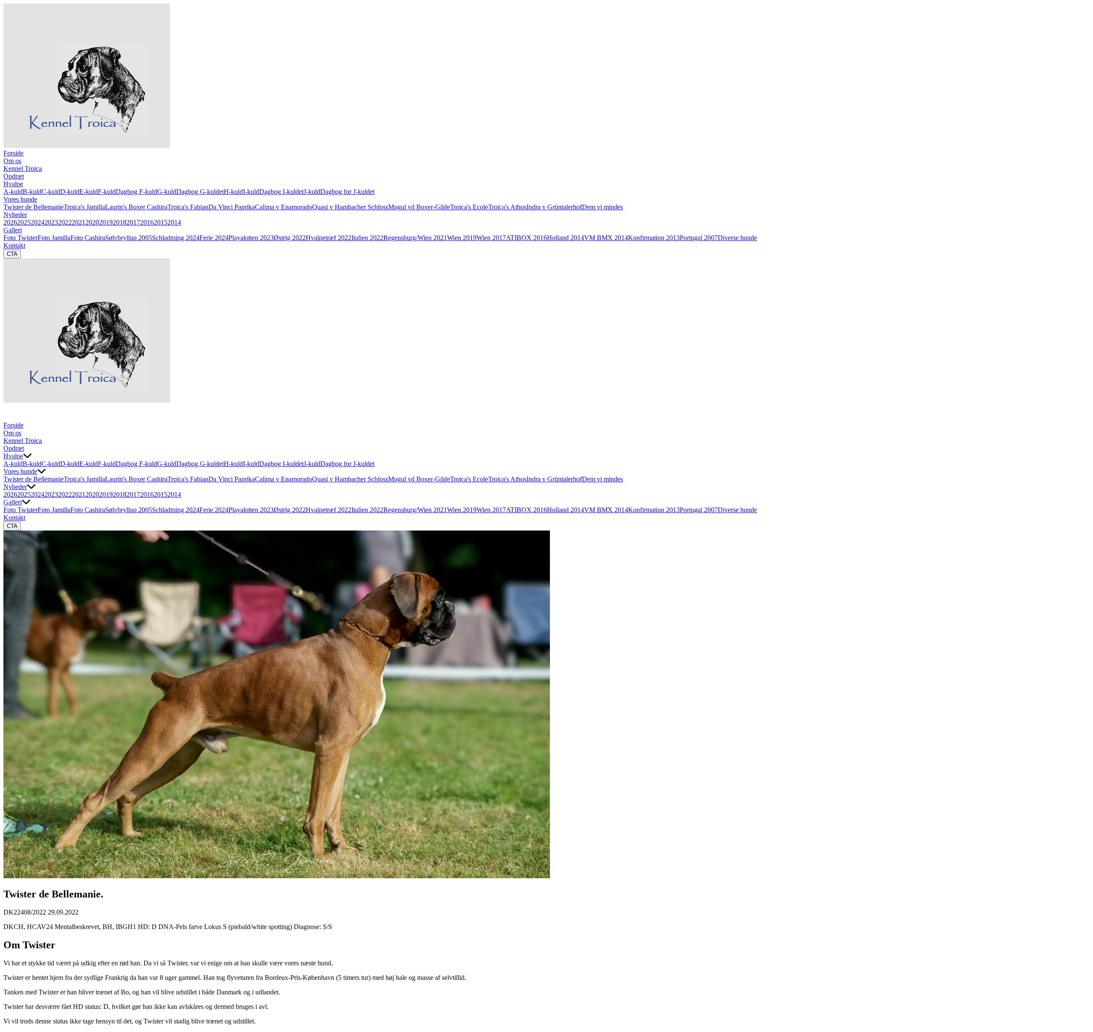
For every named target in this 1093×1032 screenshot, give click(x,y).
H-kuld (233, 191)
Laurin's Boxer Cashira (136, 207)
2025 (24, 222)
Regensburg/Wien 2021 (415, 237)
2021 (78, 222)
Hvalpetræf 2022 (328, 237)
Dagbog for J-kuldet (347, 191)
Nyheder (15, 214)
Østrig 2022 (290, 237)
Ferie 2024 (213, 237)
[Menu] (11, 413)
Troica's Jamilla (84, 207)
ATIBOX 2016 (526, 237)
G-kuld (166, 191)
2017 (133, 222)
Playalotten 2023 (251, 237)
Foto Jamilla (54, 237)
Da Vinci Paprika (231, 207)
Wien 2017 (491, 237)
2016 (147, 222)
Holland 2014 (565, 237)
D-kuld (69, 191)
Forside (13, 153)
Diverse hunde (737, 237)
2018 (119, 222)
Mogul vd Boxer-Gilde (419, 207)
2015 (160, 222)
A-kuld (13, 191)
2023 (51, 222)
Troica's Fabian (187, 207)
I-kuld (251, 191)
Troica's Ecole (469, 207)
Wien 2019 (461, 237)
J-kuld (312, 191)
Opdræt (13, 176)
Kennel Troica (22, 168)
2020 (92, 222)
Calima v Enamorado (283, 207)
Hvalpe (13, 184)
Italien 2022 (367, 237)
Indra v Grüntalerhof (554, 207)
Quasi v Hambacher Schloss (350, 207)
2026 (10, 222)
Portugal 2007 (699, 237)
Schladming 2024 (175, 237)
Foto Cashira (87, 237)
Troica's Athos (507, 207)
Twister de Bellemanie (33, 207)
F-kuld (107, 191)
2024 (37, 222)
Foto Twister (20, 237)
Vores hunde (20, 199)
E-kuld (88, 191)
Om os (12, 160)
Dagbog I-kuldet (281, 191)
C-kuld (50, 191)
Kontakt (14, 245)
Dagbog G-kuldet (200, 191)
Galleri (12, 230)
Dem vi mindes (602, 207)
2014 (174, 222)
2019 (106, 222)
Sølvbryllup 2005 (128, 237)
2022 (65, 222)
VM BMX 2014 (606, 237)
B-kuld (32, 191)
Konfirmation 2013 (654, 237)
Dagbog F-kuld (136, 191)
